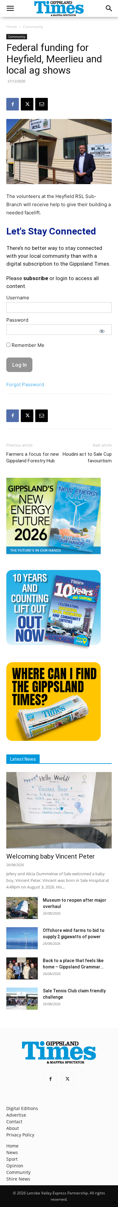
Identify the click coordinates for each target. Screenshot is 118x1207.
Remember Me (27, 345)
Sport (12, 1159)
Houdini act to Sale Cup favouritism (87, 457)
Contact (14, 1122)
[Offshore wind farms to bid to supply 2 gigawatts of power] (22, 938)
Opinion (14, 1166)
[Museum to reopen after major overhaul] (22, 908)
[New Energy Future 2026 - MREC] (53, 555)
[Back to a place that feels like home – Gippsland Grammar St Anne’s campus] (22, 968)
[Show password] (102, 331)
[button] (10, 8)
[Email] (41, 104)
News (12, 1152)
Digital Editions (22, 1108)
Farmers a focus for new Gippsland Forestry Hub (32, 457)
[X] (27, 104)
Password (17, 320)
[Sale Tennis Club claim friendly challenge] (22, 999)
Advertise (16, 1115)
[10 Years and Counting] (53, 647)
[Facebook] (12, 104)
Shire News (18, 1179)
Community (33, 26)
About (12, 1128)
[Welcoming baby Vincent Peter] (59, 810)
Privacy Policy (20, 1135)
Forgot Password (25, 384)
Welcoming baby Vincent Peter (50, 856)
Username (17, 298)
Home (11, 26)
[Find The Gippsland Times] (53, 739)
